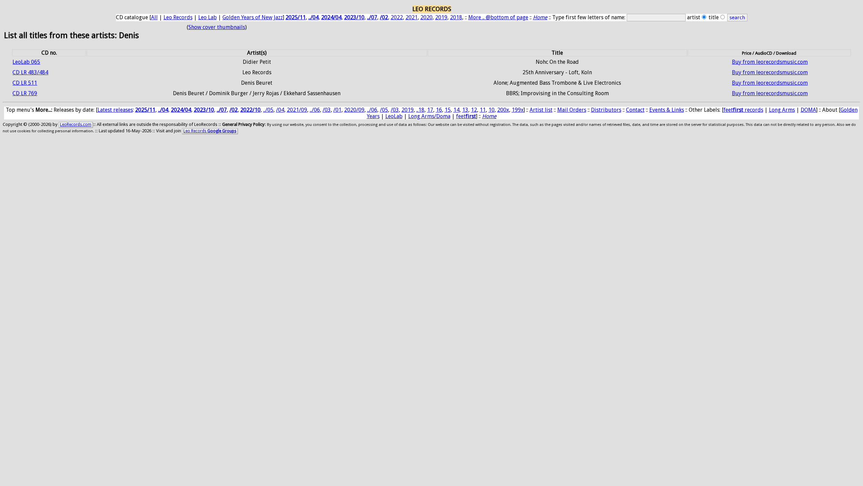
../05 (268, 110)
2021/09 (297, 110)
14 (456, 110)
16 (439, 110)
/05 (384, 110)
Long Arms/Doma (429, 116)
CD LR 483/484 (30, 72)
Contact (635, 110)
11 (483, 110)
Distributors (606, 110)
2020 (426, 17)
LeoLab (394, 116)
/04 (280, 110)
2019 (441, 17)
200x (503, 110)
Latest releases (115, 110)
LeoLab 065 (26, 62)
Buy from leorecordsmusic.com (770, 62)
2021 (412, 17)
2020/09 (354, 110)
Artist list (541, 110)
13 (465, 110)
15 (448, 110)
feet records (743, 110)
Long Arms (782, 110)
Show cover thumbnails (216, 27)
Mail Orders (571, 110)
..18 (420, 110)
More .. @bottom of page (498, 17)
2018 (456, 17)
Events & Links (666, 110)
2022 (397, 17)
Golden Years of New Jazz (252, 17)
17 (430, 110)
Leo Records (177, 17)
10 (491, 110)
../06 (315, 110)
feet (466, 116)
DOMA (808, 110)
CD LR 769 (24, 93)
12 (474, 110)
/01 (337, 110)
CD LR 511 (24, 83)
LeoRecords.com (75, 124)
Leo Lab (207, 17)
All (154, 17)
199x (518, 110)
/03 (327, 110)
